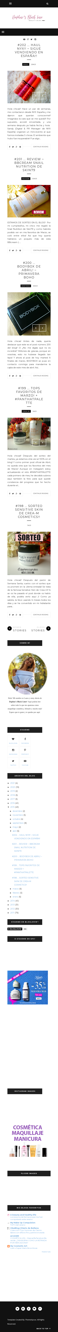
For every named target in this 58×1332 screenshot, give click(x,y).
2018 (12, 795)
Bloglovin (13, 743)
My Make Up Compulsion (22, 1222)
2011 (12, 912)
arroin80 (14, 1236)
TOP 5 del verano (17, 1225)
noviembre (18, 815)
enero (15, 897)
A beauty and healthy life (23, 1215)
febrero (16, 893)
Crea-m (26, 411)
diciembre (17, 811)
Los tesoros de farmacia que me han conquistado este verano (26, 1218)
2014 (12, 901)
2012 (12, 909)
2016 (12, 803)
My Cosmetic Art (18, 1246)
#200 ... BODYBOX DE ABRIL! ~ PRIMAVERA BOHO (29, 270)
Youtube (25, 765)
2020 (12, 787)
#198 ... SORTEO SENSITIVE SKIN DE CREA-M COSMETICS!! (29, 511)
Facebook (25, 743)
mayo (15, 827)
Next (42, 95)
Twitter (13, 765)
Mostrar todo (46, 1252)
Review (25, 178)
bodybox (26, 286)
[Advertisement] (24, 1027)
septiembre (18, 823)
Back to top (43, 1329)
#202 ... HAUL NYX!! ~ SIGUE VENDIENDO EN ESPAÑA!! (29, 50)
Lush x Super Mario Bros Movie (23, 1248)
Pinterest (25, 754)
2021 (12, 783)
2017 (12, 799)
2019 (12, 791)
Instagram (13, 754)
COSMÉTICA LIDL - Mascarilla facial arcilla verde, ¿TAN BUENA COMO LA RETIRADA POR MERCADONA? (28, 1240)
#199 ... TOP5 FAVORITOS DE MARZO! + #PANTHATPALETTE (29, 395)
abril (14, 831)
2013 (12, 905)
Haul (25, 64)
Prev (35, 95)
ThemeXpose (30, 1319)
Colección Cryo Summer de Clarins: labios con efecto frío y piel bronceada (27, 1231)
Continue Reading (40, 147)
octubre (16, 819)
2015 (12, 807)
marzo (16, 889)
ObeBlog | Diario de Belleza (24, 1228)
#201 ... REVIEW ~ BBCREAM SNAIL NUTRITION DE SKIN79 (29, 164)
